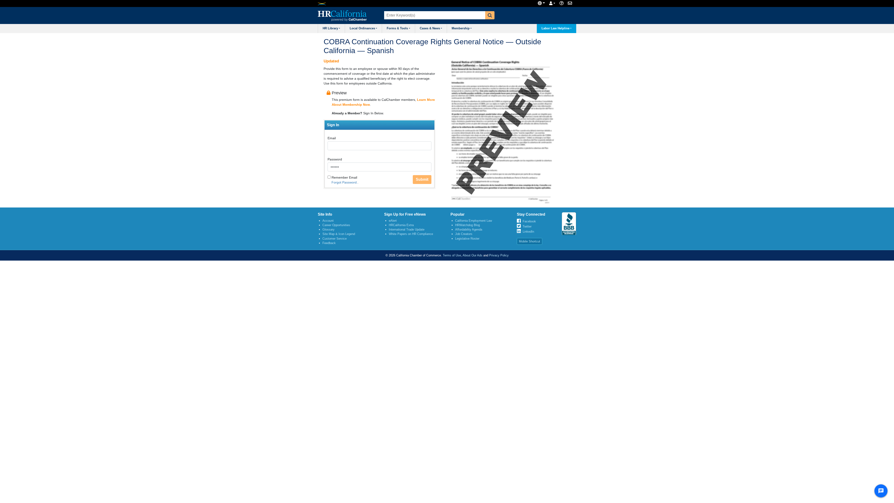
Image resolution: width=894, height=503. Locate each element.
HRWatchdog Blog (467, 225)
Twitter (527, 226)
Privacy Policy (499, 255)
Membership (461, 28)
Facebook (529, 221)
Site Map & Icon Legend (338, 234)
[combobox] (434, 15)
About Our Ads (472, 255)
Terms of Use (452, 255)
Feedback (329, 243)
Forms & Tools (397, 28)
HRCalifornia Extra (401, 225)
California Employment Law (473, 220)
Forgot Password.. (345, 182)
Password (335, 159)
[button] (489, 15)
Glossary (328, 229)
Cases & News (430, 28)
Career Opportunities (336, 225)
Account (328, 220)
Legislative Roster (467, 238)
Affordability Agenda (468, 229)
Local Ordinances (362, 28)
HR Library (330, 28)
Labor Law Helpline (555, 28)
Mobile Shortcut (529, 241)
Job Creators (463, 234)
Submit (422, 179)
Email (332, 138)
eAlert (393, 220)
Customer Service (334, 238)
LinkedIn (528, 231)
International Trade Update (406, 229)
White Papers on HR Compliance (411, 234)
